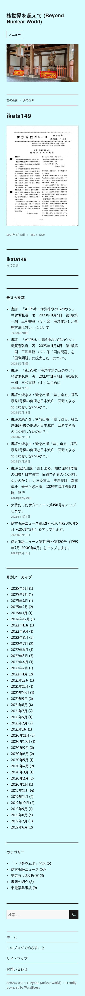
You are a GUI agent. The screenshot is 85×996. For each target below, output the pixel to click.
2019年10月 (20, 803)
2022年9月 (19, 631)
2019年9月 (19, 809)
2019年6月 (19, 827)
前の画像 (12, 100)
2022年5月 (19, 656)
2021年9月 (19, 698)
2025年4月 (19, 600)
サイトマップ (17, 958)
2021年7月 (19, 711)
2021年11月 (19, 686)
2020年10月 (20, 741)
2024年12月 (20, 619)
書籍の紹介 (19, 881)
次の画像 (28, 100)
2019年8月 (19, 815)
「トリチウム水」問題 (28, 863)
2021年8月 (19, 705)
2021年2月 (19, 723)
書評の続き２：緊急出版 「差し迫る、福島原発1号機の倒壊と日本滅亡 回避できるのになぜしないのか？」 (44, 425)
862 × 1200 (38, 234)
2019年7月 (19, 821)
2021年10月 (20, 692)
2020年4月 (20, 766)
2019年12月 (20, 790)
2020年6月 (20, 754)
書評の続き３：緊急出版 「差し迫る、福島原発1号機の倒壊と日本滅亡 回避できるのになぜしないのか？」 (44, 400)
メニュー (15, 34)
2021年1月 (19, 729)
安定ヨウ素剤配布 (25, 875)
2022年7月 (19, 643)
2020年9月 (20, 747)
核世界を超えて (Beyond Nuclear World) (35, 18)
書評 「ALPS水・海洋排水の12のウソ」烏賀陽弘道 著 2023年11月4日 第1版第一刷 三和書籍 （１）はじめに (44, 376)
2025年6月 (19, 588)
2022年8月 (19, 637)
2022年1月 (19, 674)
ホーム (12, 936)
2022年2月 (19, 668)
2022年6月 (19, 649)
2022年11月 (20, 625)
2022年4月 (19, 662)
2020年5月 (20, 760)
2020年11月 (20, 735)
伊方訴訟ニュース (25, 869)
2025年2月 (19, 607)
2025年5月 (19, 594)
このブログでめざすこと (26, 947)
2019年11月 (19, 796)
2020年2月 (20, 778)
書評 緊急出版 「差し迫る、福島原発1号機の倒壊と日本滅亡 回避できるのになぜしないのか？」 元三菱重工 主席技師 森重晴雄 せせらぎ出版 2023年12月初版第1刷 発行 (44, 480)
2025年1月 (19, 613)
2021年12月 (20, 680)
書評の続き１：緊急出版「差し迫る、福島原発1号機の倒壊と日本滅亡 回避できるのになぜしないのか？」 (44, 449)
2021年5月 (19, 717)
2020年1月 (19, 784)
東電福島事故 (21, 888)
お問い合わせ (17, 969)
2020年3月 (20, 772)
